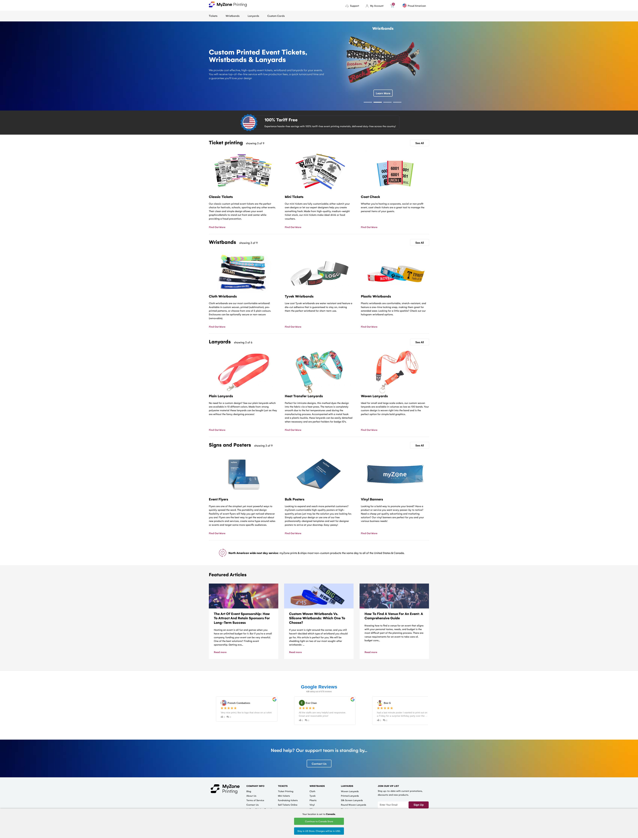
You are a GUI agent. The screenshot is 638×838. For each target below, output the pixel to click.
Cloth (312, 791)
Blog (248, 791)
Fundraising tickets (288, 800)
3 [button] (387, 102)
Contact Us (319, 763)
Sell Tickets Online (287, 804)
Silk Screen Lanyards (352, 800)
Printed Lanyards (350, 795)
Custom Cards (276, 15)
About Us (251, 795)
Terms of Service (255, 800)
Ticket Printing (285, 791)
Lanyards (253, 15)
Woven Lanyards (350, 791)
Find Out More (217, 227)
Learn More (383, 93)
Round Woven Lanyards (353, 804)
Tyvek (313, 795)
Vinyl (312, 804)
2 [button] (377, 102)
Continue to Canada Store (319, 821)
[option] (319, 64)
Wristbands (232, 15)
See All (419, 143)
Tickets (213, 15)
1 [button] (368, 102)
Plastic (313, 800)
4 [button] (397, 102)
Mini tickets (284, 795)
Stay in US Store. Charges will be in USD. (319, 830)
